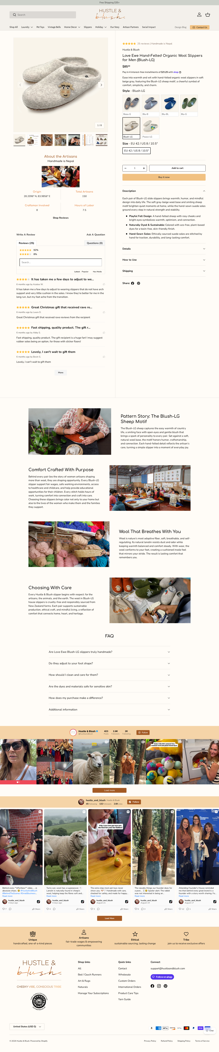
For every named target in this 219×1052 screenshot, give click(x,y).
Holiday (99, 27)
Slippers (88, 27)
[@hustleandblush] (73, 733)
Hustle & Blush (23, 1041)
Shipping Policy (183, 1041)
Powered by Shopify (39, 1041)
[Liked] (104, 284)
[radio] (131, 106)
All (79, 968)
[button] (207, 14)
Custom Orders (126, 981)
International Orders (129, 987)
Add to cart (177, 168)
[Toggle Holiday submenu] (105, 27)
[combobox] (43, 14)
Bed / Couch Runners (89, 974)
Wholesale (124, 974)
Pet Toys (40, 27)
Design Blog (180, 27)
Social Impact (149, 27)
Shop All (14, 27)
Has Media (97, 271)
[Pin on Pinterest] (139, 283)
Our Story (114, 27)
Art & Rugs (84, 981)
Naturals (83, 987)
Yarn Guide (124, 999)
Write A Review (25, 234)
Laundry (25, 27)
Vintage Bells (54, 27)
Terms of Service (202, 1041)
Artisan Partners (131, 27)
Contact (122, 968)
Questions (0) (95, 243)
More (60, 372)
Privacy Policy (150, 1041)
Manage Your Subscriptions (93, 993)
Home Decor (70, 27)
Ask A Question (96, 234)
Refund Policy (167, 1041)
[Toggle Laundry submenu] (32, 27)
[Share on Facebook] (133, 283)
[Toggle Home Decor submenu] (79, 27)
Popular (85, 271)
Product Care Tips (128, 993)
